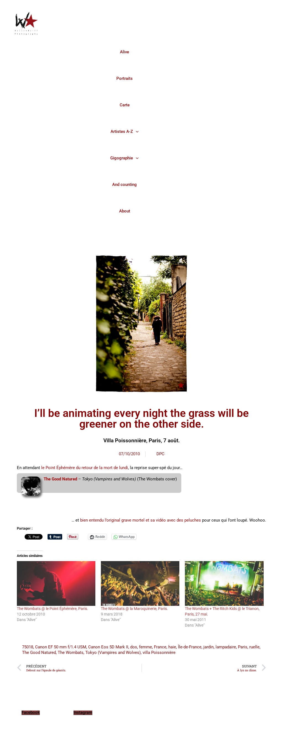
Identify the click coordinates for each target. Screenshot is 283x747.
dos (133, 647)
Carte (125, 104)
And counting (124, 184)
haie (172, 647)
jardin (208, 647)
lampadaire (226, 647)
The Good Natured (60, 479)
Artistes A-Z (122, 131)
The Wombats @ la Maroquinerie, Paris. (134, 608)
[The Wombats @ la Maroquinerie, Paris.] (140, 583)
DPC (160, 453)
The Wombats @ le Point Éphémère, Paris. (52, 608)
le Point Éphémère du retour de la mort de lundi (84, 467)
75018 (27, 647)
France (160, 647)
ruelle (254, 647)
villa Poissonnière (159, 652)
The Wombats (70, 652)
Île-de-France (189, 647)
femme (145, 647)
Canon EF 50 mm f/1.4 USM (60, 647)
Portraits (124, 78)
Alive (124, 51)
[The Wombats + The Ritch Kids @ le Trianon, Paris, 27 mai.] (224, 583)
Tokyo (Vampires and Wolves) (113, 652)
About (124, 211)
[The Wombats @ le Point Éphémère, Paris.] (56, 583)
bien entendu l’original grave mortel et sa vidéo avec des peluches (141, 520)
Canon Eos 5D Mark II (108, 647)
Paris (242, 647)
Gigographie (121, 158)
